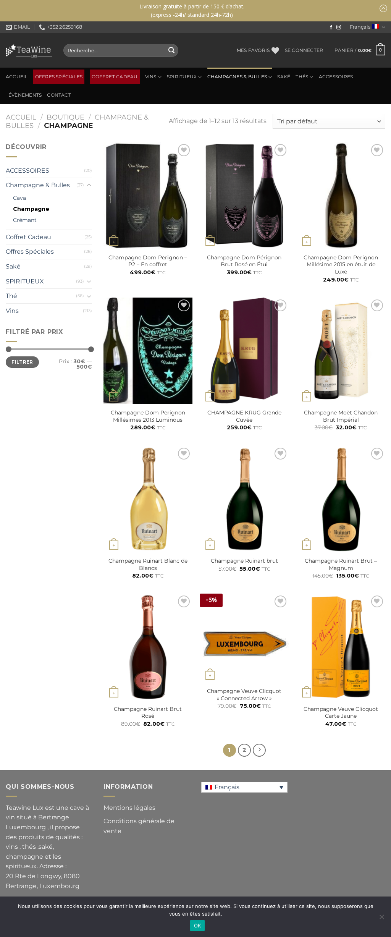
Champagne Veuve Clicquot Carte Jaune (341, 713)
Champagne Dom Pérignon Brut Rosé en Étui (244, 261)
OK (197, 925)
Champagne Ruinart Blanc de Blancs (147, 564)
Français (360, 27)
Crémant (25, 220)
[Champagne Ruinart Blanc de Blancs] (147, 499)
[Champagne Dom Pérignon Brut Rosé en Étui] (244, 195)
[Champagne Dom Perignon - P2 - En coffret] (147, 195)
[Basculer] (89, 185)
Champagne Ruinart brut (244, 560)
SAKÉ (283, 76)
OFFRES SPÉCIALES (59, 76)
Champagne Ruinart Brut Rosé (148, 713)
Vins (151, 76)
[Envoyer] (171, 50)
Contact (59, 95)
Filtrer (22, 362)
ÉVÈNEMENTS (25, 95)
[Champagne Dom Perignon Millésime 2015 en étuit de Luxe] (340, 195)
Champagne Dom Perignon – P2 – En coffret (147, 261)
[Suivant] (259, 750)
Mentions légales (129, 807)
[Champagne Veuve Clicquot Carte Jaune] (340, 647)
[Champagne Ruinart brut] (244, 499)
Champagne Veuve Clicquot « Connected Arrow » (244, 695)
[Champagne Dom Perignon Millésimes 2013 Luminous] (147, 351)
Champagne (31, 209)
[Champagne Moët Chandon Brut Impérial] (340, 351)
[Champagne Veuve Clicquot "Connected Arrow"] (244, 638)
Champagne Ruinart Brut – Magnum (341, 564)
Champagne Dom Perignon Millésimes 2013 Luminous (148, 416)
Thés (302, 76)
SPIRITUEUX (182, 76)
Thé (11, 295)
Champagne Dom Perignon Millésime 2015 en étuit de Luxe (341, 264)
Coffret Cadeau (114, 76)
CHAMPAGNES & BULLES (237, 76)
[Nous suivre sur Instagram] (338, 27)
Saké (13, 266)
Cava (19, 197)
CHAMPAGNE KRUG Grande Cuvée (244, 416)
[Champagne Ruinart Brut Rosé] (147, 647)
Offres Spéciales (30, 251)
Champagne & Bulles (38, 185)
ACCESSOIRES (336, 76)
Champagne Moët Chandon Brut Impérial (341, 416)
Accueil (17, 76)
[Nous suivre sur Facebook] (331, 27)
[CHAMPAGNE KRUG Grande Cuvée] (244, 351)
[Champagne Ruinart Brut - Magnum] (340, 499)
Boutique (65, 117)
